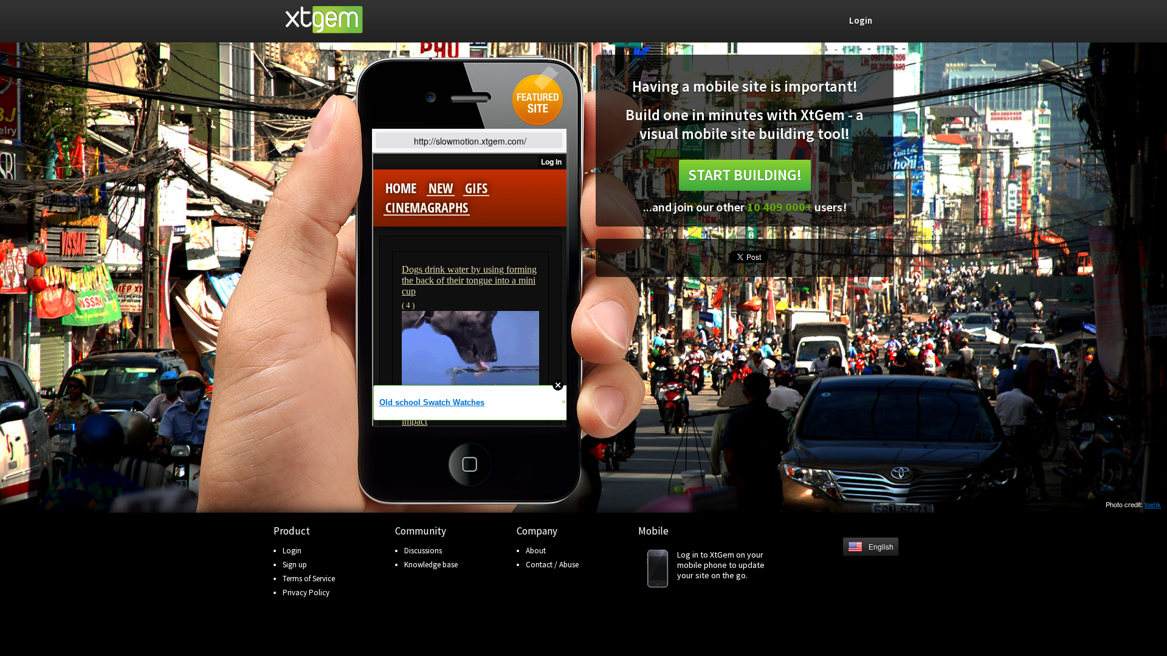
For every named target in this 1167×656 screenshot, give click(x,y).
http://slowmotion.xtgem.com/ (470, 141)
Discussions (423, 550)
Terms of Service (309, 578)
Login (292, 550)
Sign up (295, 564)
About (536, 550)
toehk (1153, 504)
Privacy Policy (306, 592)
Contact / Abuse (552, 564)
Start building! (745, 175)
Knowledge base (431, 564)
